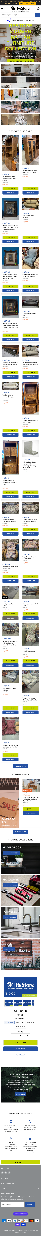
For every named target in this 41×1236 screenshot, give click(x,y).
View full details (20, 1055)
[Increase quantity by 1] (27, 1035)
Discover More (20, 766)
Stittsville (25, 469)
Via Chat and (27, 20)
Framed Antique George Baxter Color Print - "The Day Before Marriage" (10, 227)
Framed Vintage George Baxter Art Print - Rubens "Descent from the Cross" (10, 325)
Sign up (30, 1204)
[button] (9, 1003)
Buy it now (20, 1049)
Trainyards (5, 182)
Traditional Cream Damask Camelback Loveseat (8, 397)
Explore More (20, 831)
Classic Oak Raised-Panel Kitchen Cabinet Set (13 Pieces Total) (31, 799)
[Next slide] (35, 1003)
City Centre (5, 231)
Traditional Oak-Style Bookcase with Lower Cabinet (9, 178)
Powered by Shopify (20, 1232)
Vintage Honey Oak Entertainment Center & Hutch (9, 482)
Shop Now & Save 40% (20, 55)
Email (32, 20)
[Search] (37, 15)
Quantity (20, 1031)
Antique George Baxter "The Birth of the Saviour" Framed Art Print (10, 276)
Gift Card (20, 1011)
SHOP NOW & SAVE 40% (27, 3)
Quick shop (10, 188)
